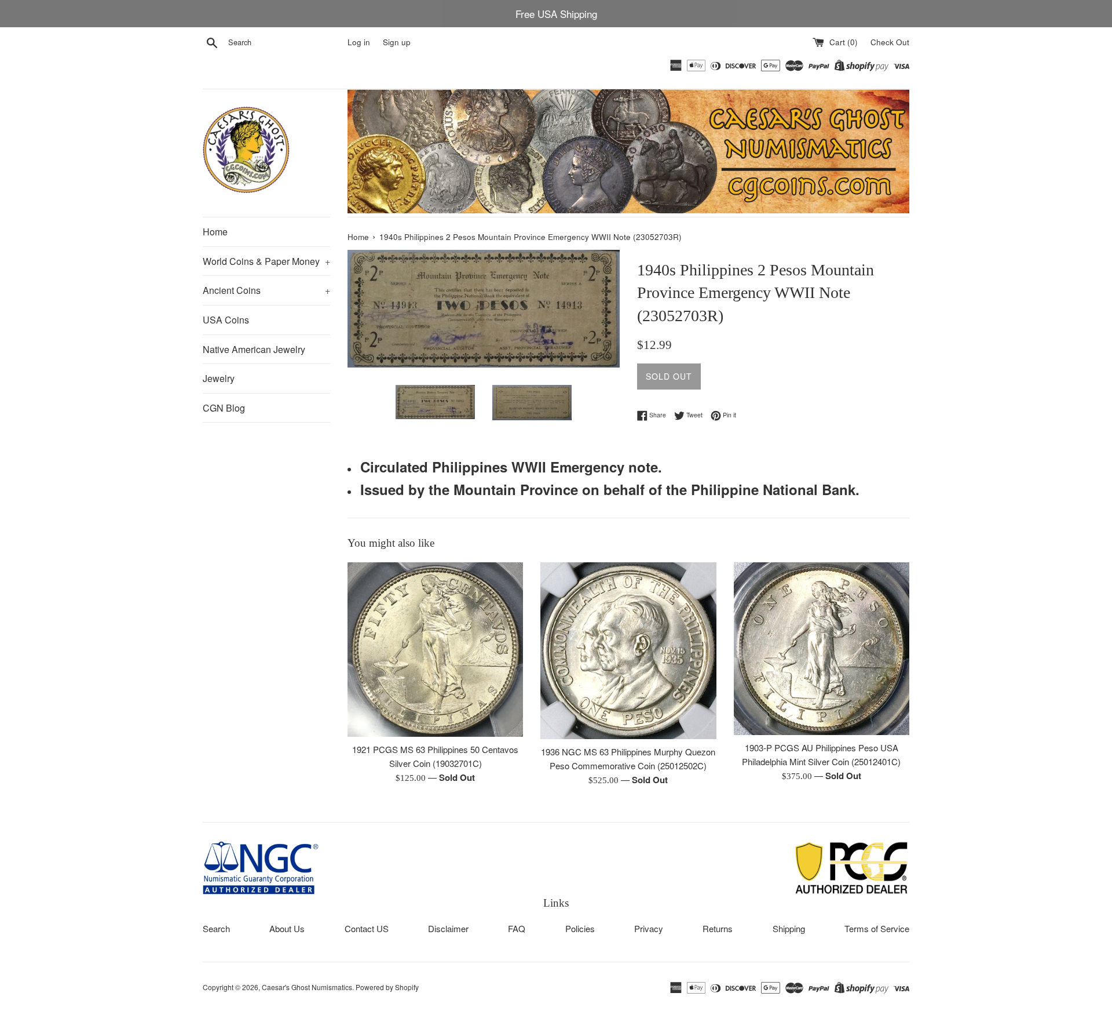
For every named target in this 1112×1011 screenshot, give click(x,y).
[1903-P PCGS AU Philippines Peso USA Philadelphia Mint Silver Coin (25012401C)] (821, 648)
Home (215, 231)
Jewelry (219, 378)
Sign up (397, 42)
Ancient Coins (266, 290)
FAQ (516, 928)
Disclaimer (448, 928)
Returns (718, 928)
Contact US (367, 928)
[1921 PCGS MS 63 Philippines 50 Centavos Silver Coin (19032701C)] (435, 649)
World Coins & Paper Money (266, 261)
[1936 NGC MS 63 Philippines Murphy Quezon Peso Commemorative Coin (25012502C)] (628, 651)
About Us (287, 928)
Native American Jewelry (254, 349)
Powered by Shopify (387, 987)
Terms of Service (876, 928)
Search (216, 928)
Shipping (789, 928)
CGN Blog (224, 407)
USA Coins (226, 319)
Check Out (889, 42)
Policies (580, 928)
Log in (359, 42)
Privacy (648, 928)
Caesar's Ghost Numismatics (307, 987)
